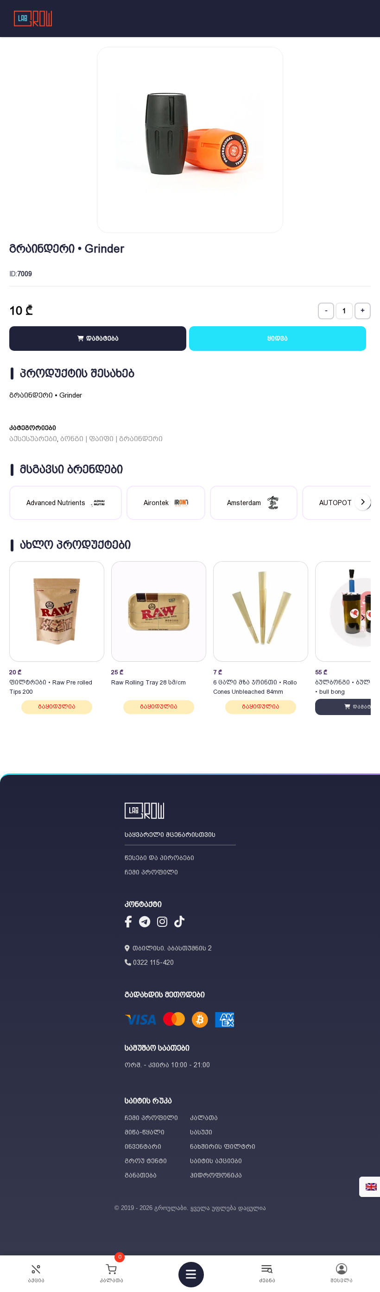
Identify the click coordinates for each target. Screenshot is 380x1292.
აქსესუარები (33, 439)
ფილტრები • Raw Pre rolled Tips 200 (50, 687)
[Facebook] (128, 923)
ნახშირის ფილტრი (222, 1146)
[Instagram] (162, 923)
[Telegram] (144, 923)
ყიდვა (277, 338)
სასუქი (201, 1132)
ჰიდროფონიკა (216, 1175)
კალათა (204, 1117)
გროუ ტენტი (146, 1161)
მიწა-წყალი (145, 1132)
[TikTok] (179, 923)
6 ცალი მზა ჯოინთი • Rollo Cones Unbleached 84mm (255, 687)
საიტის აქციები (216, 1161)
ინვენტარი (143, 1146)
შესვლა (341, 1281)
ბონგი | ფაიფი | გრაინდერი (111, 439)
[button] (363, 617)
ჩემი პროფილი (151, 872)
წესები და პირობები (159, 857)
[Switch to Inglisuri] (371, 1187)
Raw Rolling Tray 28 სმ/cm (148, 682)
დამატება (101, 338)
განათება (141, 1175)
